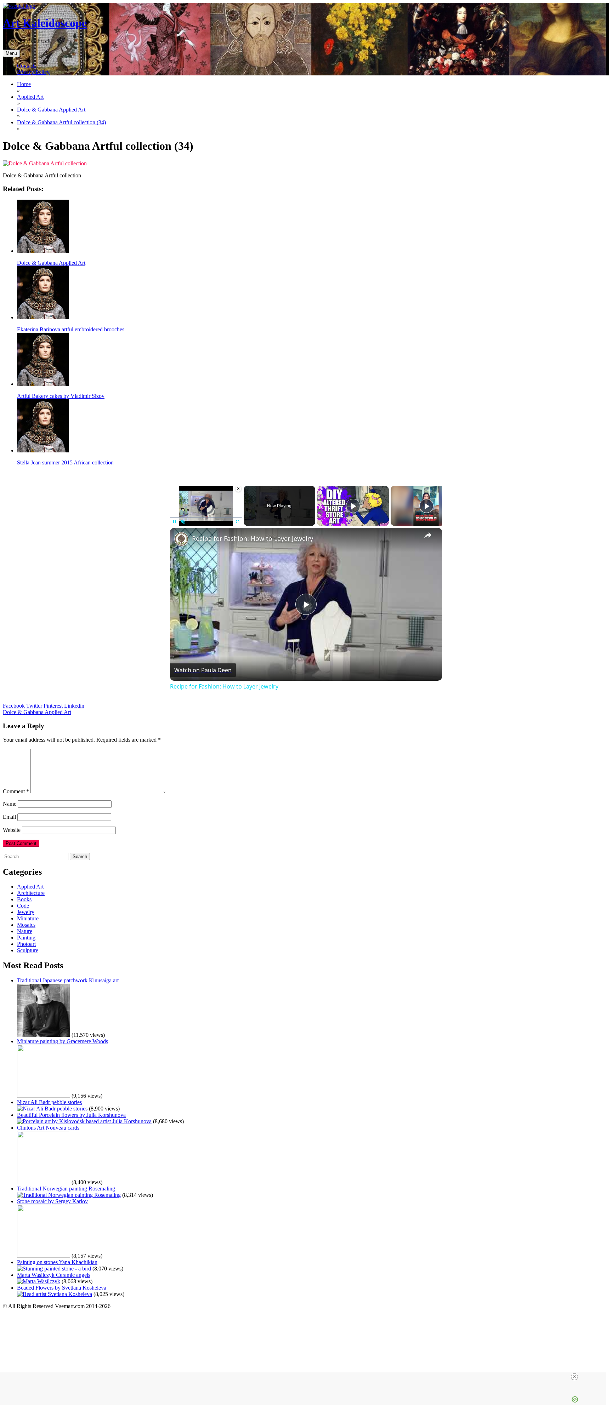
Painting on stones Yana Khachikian (57, 1262)
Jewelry (25, 912)
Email (9, 817)
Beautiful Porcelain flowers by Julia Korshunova (71, 1115)
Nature (24, 931)
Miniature (28, 918)
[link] (181, 539)
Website (12, 830)
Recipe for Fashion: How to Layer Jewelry (252, 538)
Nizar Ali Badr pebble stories (49, 1102)
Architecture (31, 893)
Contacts (26, 66)
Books (24, 899)
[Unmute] (182, 522)
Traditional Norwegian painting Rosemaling (66, 1189)
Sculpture (27, 950)
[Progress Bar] (206, 517)
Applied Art (30, 887)
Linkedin (74, 706)
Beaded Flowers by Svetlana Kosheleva (61, 1288)
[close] (306, 1376)
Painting (26, 938)
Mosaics (26, 925)
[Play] (174, 522)
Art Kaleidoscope (45, 23)
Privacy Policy (33, 72)
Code (23, 906)
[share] (427, 535)
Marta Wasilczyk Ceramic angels (53, 1275)
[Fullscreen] (237, 522)
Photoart (26, 944)
